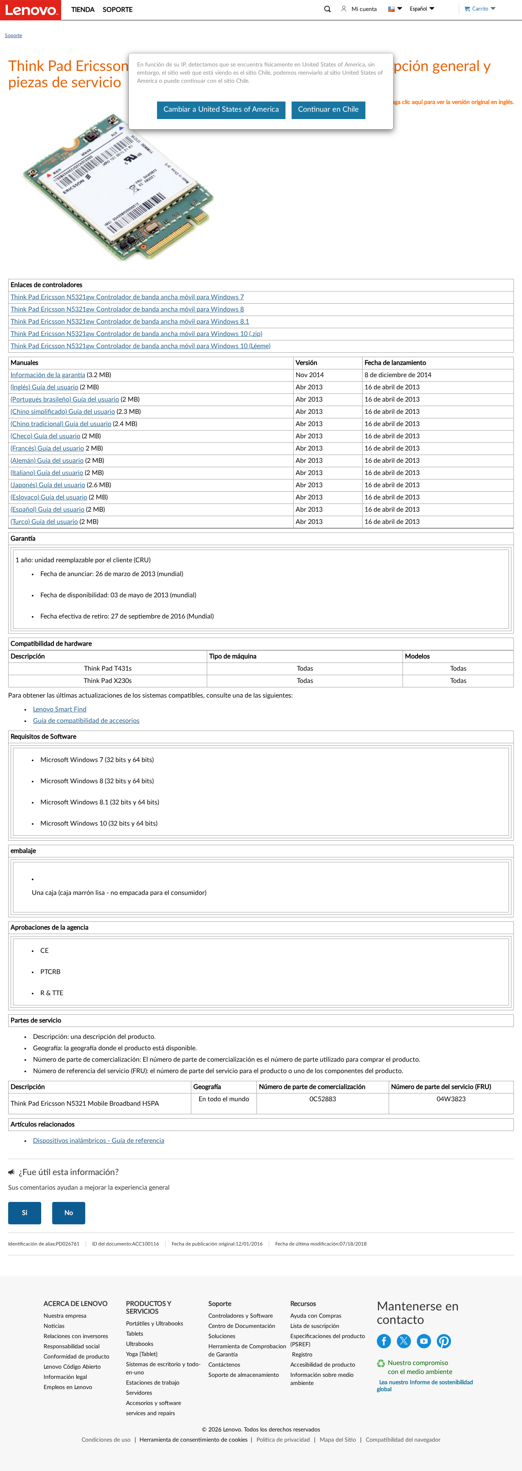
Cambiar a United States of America (221, 109)
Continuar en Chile (328, 109)
